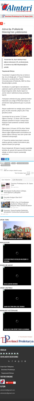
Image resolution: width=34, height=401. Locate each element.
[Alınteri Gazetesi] (17, 7)
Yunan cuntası (6, 165)
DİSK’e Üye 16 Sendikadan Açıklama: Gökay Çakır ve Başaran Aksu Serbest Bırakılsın (21, 204)
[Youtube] (18, 361)
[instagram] (21, 361)
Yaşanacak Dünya (7, 373)
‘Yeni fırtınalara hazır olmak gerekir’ (22, 173)
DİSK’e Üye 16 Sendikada (11, 23)
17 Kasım (7, 163)
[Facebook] (12, 361)
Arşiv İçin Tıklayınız (7, 366)
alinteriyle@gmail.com (7, 393)
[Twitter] (15, 361)
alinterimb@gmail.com (7, 390)
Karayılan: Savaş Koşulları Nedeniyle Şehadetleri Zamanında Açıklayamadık (16, 211)
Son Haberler (6, 180)
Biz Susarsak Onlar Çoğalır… (11, 307)
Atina (13, 163)
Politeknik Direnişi (23, 163)
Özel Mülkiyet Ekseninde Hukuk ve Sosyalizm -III (17, 261)
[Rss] (8, 361)
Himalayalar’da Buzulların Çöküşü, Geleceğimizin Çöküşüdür (15, 191)
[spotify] (25, 361)
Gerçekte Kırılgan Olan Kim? (13, 197)
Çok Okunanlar (17, 180)
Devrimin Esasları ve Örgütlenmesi (13, 329)
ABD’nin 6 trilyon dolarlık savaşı (13, 170)
